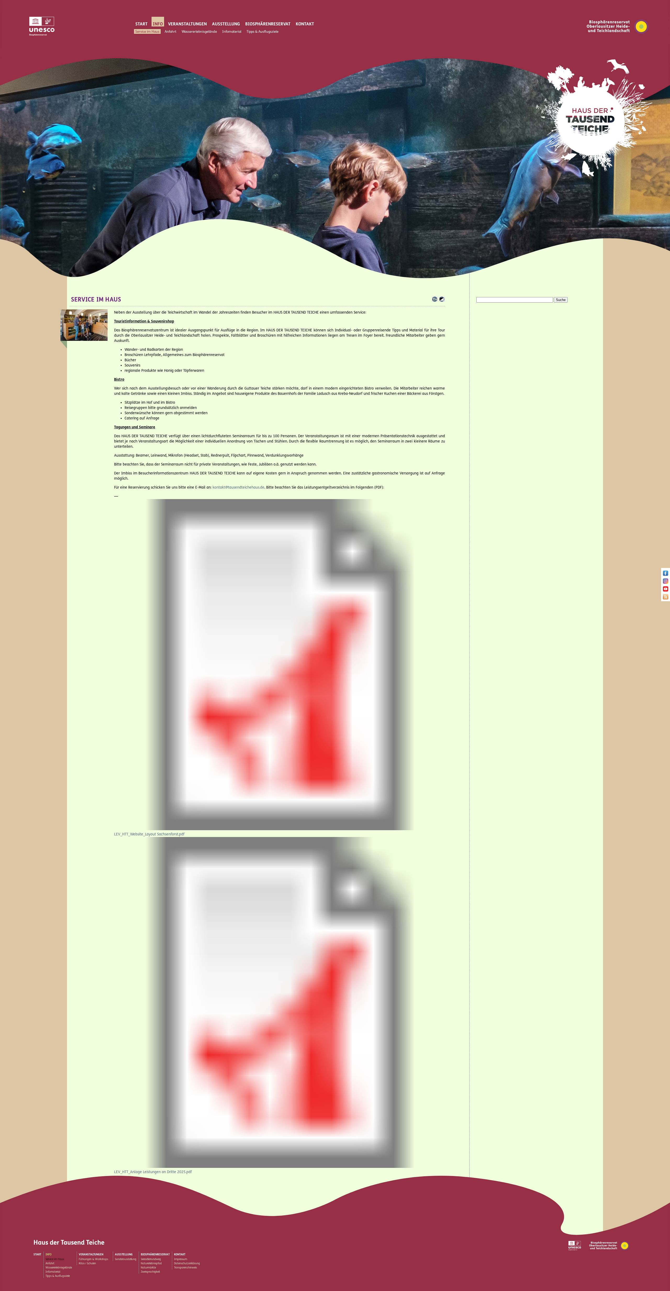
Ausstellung (226, 23)
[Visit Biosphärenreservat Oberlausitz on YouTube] (665, 590)
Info (158, 23)
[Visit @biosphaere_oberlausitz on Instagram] (665, 582)
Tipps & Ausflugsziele (262, 32)
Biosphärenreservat (268, 23)
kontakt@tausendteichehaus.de (238, 487)
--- (116, 496)
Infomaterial (231, 32)
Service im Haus (147, 32)
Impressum (180, 1259)
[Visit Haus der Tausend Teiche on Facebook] (665, 574)
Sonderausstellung (125, 1259)
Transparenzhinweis (185, 1267)
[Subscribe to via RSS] (665, 598)
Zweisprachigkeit (150, 1271)
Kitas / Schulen (87, 1263)
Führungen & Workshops (93, 1259)
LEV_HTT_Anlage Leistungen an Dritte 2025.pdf (153, 1172)
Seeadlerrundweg (151, 1259)
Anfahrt (170, 32)
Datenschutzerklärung (187, 1263)
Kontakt (305, 23)
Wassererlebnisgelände (199, 32)
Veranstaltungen (187, 23)
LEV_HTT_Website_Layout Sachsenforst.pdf (149, 834)
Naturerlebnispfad (151, 1263)
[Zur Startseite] (594, 179)
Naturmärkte (148, 1267)
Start (141, 23)
